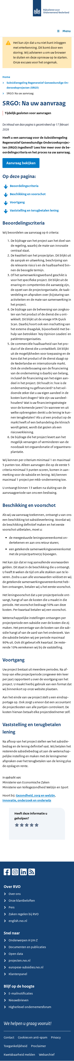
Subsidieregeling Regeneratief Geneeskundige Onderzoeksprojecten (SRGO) (38, 85)
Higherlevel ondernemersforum (30, 1007)
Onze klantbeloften (22, 900)
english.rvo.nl (18, 921)
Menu (66, 31)
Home (6, 77)
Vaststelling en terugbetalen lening (34, 210)
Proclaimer (38, 1046)
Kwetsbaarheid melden (19, 1054)
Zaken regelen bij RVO (24, 914)
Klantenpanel (18, 974)
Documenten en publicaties (27, 947)
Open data (16, 954)
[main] (37, 449)
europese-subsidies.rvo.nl (26, 967)
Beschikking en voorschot (28, 194)
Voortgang (17, 202)
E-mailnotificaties (21, 993)
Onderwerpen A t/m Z (23, 940)
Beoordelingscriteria (24, 186)
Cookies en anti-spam (32, 1037)
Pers (11, 907)
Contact (9, 1037)
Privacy (56, 1037)
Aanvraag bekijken (21, 163)
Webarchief (46, 1054)
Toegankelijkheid (15, 1046)
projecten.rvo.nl (19, 960)
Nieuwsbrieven (19, 1000)
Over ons (15, 894)
